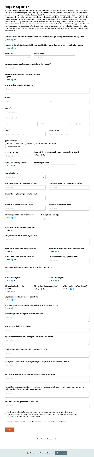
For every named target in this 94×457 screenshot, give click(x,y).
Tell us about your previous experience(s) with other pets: (24, 313)
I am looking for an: (11, 173)
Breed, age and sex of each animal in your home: (21, 236)
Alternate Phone (54, 130)
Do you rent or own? (15, 152)
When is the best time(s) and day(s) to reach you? (21, 402)
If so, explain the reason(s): (50, 215)
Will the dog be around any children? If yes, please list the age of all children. (30, 374)
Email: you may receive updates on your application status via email (31, 64)
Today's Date (12, 53)
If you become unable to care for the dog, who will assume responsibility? (29, 336)
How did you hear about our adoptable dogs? (20, 85)
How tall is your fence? (41, 162)
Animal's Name (39, 53)
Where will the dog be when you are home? (19, 204)
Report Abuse (41, 439)
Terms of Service (52, 439)
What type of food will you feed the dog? (18, 326)
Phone (10, 130)
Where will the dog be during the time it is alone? (21, 194)
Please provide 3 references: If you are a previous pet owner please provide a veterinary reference (37, 362)
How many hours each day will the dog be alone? (21, 183)
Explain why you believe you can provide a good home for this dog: (27, 349)
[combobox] (55, 124)
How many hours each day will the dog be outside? (65, 183)
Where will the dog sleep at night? (60, 204)
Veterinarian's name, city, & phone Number (63, 257)
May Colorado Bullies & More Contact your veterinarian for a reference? (28, 267)
